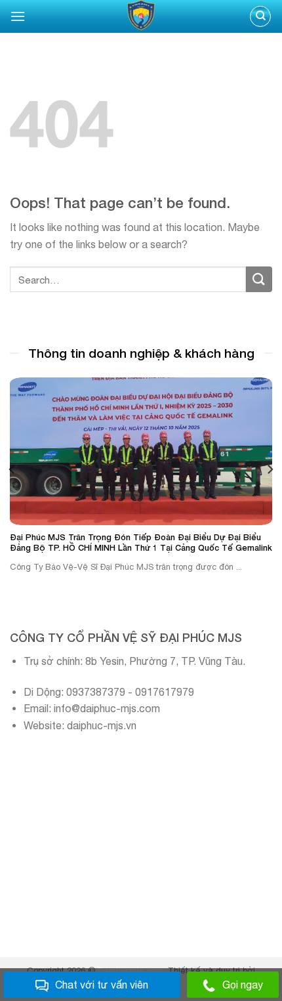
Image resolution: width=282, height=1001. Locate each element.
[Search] (260, 17)
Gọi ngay (242, 984)
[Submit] (259, 279)
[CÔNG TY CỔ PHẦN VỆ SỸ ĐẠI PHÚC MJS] (141, 16)
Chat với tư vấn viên (101, 984)
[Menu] (18, 16)
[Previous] (12, 469)
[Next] (269, 469)
